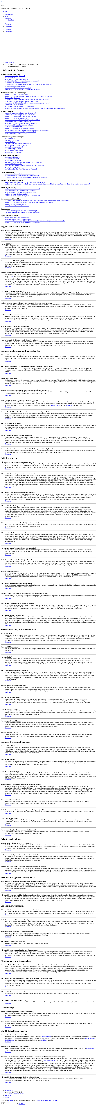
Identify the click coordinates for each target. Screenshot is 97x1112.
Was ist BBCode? (10, 138)
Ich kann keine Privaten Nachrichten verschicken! (19, 174)
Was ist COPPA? (10, 77)
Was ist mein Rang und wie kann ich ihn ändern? (19, 106)
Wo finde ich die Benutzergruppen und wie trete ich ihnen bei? (23, 162)
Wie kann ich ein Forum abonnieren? (16, 204)
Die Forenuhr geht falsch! (12, 98)
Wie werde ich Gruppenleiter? (13, 164)
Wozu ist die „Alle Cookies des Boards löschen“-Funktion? (22, 89)
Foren (6, 16)
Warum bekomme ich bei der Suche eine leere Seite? (20, 192)
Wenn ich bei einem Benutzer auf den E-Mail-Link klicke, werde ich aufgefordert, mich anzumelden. (35, 108)
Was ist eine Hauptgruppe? (13, 167)
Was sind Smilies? (10, 142)
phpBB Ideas (90, 1048)
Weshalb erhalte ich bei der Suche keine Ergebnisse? (20, 190)
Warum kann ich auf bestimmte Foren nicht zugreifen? (21, 123)
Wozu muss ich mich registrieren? (15, 76)
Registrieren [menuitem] (8, 26)
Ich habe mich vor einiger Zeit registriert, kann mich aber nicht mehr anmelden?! (28, 84)
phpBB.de (69, 405)
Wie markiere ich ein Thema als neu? (16, 133)
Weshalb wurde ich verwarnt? (13, 126)
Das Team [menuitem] (11, 20)
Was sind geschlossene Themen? (14, 150)
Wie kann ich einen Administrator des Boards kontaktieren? (22, 222)
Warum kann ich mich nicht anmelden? (16, 82)
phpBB (10, 1100)
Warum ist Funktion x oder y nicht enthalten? (18, 219)
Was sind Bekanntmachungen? (14, 147)
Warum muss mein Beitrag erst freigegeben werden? (20, 132)
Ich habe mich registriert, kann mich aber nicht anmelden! (22, 81)
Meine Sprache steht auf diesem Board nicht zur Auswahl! (22, 101)
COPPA (10, 276)
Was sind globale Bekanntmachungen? (16, 145)
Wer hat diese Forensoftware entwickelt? (17, 217)
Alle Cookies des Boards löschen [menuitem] (14, 1094)
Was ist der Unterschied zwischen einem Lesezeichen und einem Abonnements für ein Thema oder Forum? (36, 200)
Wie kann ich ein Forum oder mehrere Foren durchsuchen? (22, 189)
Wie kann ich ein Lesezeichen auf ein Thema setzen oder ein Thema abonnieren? (29, 202)
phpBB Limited (55, 405)
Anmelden (8, 29)
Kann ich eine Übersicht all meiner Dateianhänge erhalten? (22, 212)
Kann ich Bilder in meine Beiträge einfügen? (18, 143)
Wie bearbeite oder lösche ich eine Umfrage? (18, 121)
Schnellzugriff (9, 14)
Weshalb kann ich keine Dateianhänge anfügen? (19, 125)
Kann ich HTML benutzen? (13, 140)
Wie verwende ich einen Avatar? (14, 104)
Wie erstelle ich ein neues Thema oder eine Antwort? (20, 113)
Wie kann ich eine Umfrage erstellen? (16, 118)
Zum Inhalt (4, 11)
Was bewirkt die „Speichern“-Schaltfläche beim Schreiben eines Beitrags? (27, 130)
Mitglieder (8, 18)
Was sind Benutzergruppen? (13, 160)
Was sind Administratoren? (13, 157)
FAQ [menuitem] (6, 23)
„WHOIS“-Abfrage (50, 1060)
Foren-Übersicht (9, 1090)
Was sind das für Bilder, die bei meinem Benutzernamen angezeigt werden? (27, 103)
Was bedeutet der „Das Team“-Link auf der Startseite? (21, 169)
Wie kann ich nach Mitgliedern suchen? (16, 194)
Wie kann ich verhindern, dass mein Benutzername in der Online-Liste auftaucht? (29, 96)
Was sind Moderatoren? (12, 159)
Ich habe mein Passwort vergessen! (15, 86)
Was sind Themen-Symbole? (13, 152)
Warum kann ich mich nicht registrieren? (17, 79)
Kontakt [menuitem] (7, 1097)
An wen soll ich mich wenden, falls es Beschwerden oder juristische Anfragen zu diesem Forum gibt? (35, 221)
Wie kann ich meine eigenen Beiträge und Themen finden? (22, 196)
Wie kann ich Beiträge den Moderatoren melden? (19, 128)
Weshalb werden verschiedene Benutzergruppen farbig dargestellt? (24, 165)
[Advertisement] (48, 47)
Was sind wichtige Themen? (13, 148)
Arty (7, 1102)
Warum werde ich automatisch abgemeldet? (18, 88)
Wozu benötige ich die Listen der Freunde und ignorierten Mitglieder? (25, 182)
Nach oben (8, 239)
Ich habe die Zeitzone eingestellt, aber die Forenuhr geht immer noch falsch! (27, 99)
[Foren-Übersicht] (1, 2)
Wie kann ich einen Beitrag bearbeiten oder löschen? (20, 115)
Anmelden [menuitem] (8, 25)
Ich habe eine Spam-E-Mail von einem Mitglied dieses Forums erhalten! (26, 177)
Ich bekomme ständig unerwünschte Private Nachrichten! (22, 175)
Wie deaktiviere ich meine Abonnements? (17, 206)
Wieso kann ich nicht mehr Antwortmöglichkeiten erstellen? (22, 120)
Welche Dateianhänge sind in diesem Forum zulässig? (21, 211)
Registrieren (8, 31)
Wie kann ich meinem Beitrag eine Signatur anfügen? (20, 116)
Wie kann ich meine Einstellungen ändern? (17, 94)
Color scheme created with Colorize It (47, 1100)
